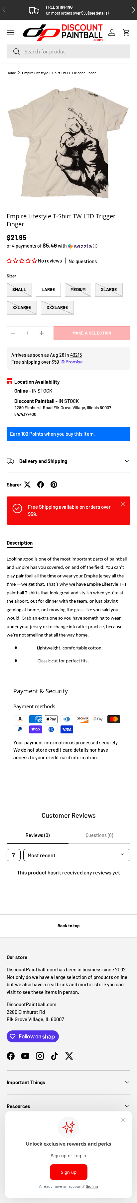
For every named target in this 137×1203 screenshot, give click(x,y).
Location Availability (37, 382)
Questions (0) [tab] (99, 835)
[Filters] (14, 855)
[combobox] (68, 51)
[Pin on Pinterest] (54, 484)
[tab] (20, 543)
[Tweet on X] (27, 484)
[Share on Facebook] (40, 484)
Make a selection (91, 333)
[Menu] (10, 32)
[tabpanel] (68, 612)
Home (11, 73)
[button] (126, 32)
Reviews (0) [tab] (38, 835)
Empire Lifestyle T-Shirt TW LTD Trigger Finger (59, 73)
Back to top (68, 925)
